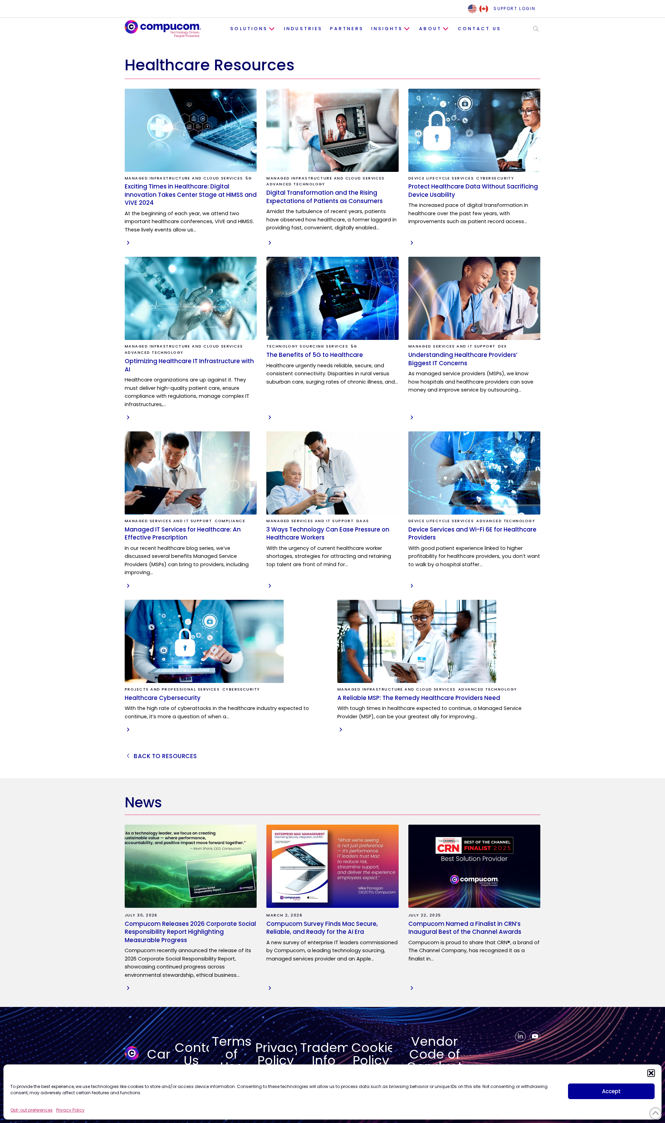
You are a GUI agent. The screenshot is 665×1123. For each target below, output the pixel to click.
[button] (651, 1073)
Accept (611, 1091)
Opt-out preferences (31, 1110)
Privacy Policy (70, 1110)
